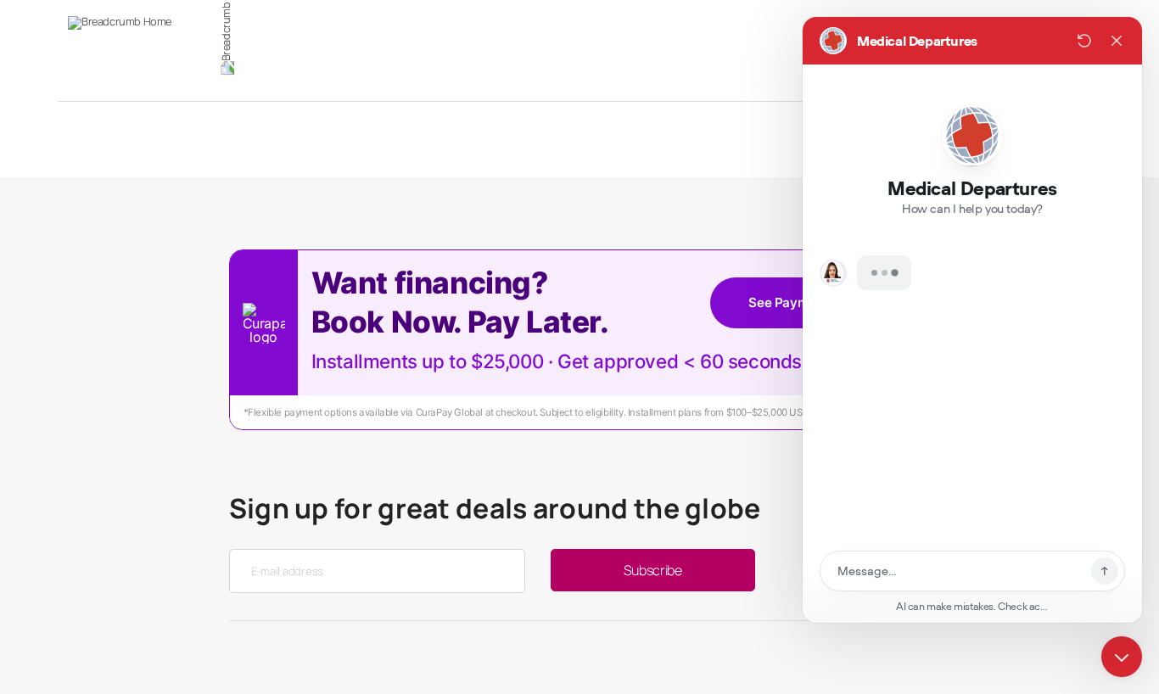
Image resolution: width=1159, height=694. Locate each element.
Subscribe (653, 570)
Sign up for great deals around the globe (495, 508)
